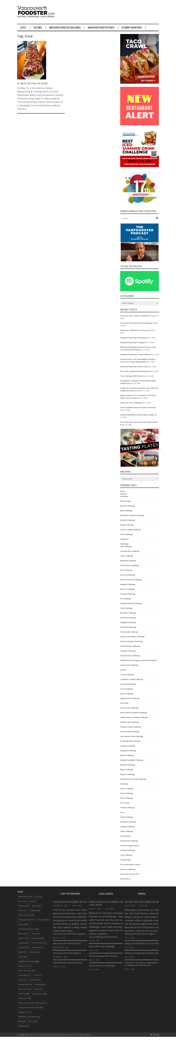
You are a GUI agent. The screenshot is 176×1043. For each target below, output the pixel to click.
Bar (38, 896)
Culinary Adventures (131, 27)
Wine (21, 1021)
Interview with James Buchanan (73, 901)
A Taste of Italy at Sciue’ (32, 83)
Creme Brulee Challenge (129, 551)
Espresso (23, 933)
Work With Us (125, 879)
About (122, 491)
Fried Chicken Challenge (129, 565)
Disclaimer (124, 496)
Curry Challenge (126, 689)
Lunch (22, 956)
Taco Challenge (126, 855)
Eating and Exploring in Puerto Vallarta (135, 354)
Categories (124, 539)
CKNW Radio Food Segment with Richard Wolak (138, 660)
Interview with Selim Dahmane (67, 962)
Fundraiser (37, 938)
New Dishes (24, 966)
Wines (32, 1021)
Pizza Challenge (126, 798)
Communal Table (26, 920)
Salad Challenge (126, 817)
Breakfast (23, 906)
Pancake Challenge (127, 594)
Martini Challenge (127, 755)
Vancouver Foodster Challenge (32, 1003)
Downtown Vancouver (28, 929)
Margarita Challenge (128, 750)
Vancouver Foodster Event (30, 1007)
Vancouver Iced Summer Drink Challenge (136, 323)
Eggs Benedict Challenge (129, 698)
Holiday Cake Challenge (129, 722)
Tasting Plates (125, 860)
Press (122, 812)
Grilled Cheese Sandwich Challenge (134, 717)
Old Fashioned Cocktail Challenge (133, 779)
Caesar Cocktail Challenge (130, 529)
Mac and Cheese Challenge (131, 579)
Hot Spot (23, 947)
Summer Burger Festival (129, 845)
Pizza (22, 980)
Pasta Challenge (126, 793)
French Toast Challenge (129, 708)
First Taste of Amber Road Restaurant (134, 371)
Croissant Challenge (128, 684)
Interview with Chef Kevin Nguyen (69, 933)
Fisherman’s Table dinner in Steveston (135, 330)
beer (22, 901)
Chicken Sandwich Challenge (131, 641)
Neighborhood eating (28, 961)
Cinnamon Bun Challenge (130, 655)
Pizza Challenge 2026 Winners (103, 956)
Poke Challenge (126, 608)
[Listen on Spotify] (139, 290)
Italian (22, 952)
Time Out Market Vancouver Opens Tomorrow (138, 407)
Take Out (23, 993)
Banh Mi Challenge (127, 506)
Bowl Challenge (126, 510)
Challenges (124, 544)
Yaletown (23, 1026)
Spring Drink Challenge (129, 841)
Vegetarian (24, 1012)
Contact (123, 670)
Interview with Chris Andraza (67, 953)
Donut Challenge (126, 693)
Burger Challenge (127, 525)
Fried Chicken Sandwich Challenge (133, 712)
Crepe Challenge (126, 556)
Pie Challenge (125, 598)
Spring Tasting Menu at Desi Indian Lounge (136, 415)
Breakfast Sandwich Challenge (132, 515)
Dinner (23, 924)
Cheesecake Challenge (129, 632)
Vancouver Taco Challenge (130, 403)
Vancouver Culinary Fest (129, 874)
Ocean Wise (24, 975)
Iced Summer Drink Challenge (131, 736)
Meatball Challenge (127, 584)
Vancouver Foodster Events (101, 27)
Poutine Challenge (127, 807)
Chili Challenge (126, 546)
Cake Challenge (126, 534)
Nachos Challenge (127, 589)
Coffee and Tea (25, 915)
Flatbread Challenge (128, 560)
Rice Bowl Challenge (128, 613)
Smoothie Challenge (128, 617)
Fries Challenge (126, 570)
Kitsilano (34, 952)
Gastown (23, 943)
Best (32, 901)
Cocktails (34, 910)
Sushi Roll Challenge (128, 627)
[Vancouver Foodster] (36, 16)
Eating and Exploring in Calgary (132, 342)
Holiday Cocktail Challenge (130, 727)
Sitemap (123, 494)
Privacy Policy (125, 501)
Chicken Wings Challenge (130, 646)
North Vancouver (26, 970)
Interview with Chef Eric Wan (67, 943)
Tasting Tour (39, 993)
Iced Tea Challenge (127, 575)
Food (36, 933)
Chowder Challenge (128, 651)
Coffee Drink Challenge (129, 665)
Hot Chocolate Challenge (129, 731)
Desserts (43, 920)
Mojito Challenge (126, 769)
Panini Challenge (126, 788)
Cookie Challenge (127, 674)
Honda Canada (39, 943)
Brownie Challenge (127, 520)
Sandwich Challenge (128, 822)
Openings (124, 784)
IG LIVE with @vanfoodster (130, 741)
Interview (37, 947)
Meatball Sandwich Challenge (131, 760)
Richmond (35, 980)
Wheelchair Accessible (29, 1017)
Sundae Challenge (127, 850)
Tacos (38, 989)
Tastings (37, 27)
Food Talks (124, 703)
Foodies (23, 938)
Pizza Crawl (124, 803)
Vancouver (24, 998)
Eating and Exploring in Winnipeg (133, 337)
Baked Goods (25, 896)
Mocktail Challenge (127, 765)
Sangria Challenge (127, 826)
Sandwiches (25, 984)
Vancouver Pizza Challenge (102, 965)
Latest (23, 27)
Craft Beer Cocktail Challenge (131, 679)
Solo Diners (24, 989)
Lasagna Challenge (127, 746)
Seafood (40, 984)
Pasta (37, 975)
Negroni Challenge (127, 774)
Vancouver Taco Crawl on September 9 (135, 316)
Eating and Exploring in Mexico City (133, 366)
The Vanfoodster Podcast (130, 864)
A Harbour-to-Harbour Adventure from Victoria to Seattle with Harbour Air (147, 964)
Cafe (22, 910)
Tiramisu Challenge (127, 869)
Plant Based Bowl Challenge (131, 603)
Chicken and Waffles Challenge (132, 636)
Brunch (37, 906)
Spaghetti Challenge (128, 622)
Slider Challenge (126, 831)
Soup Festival (125, 836)
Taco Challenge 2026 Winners (131, 376)
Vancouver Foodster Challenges (65, 27)
